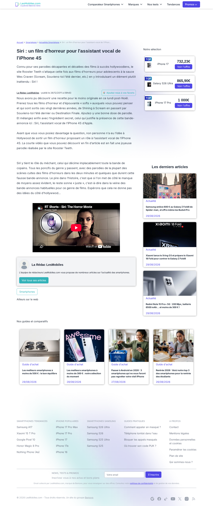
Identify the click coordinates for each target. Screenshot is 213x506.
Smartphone (31, 42)
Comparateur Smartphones (104, 4)
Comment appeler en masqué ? (142, 427)
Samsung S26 (95, 433)
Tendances (173, 4)
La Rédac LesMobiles (28, 92)
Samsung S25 (95, 445)
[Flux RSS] (193, 499)
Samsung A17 (24, 427)
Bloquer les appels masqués (140, 439)
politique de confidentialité (141, 483)
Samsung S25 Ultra (98, 439)
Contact (174, 427)
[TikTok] (166, 499)
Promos (190, 4)
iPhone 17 (61, 439)
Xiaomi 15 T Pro (26, 433)
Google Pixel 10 (26, 439)
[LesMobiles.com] (27, 4)
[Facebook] (159, 499)
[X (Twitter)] (180, 499)
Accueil (20, 42)
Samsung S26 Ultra (98, 427)
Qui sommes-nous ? (181, 462)
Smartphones (27, 291)
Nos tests (153, 4)
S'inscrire (153, 474)
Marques (133, 4)
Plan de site (176, 455)
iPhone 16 (61, 452)
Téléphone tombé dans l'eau (140, 433)
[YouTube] (173, 499)
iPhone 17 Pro (64, 433)
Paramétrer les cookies (182, 449)
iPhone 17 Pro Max (67, 427)
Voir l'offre (183, 66)
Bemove (89, 497)
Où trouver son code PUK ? (140, 445)
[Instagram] (186, 499)
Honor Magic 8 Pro (28, 445)
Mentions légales (179, 433)
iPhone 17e (62, 445)
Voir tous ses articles (34, 280)
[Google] (152, 499)
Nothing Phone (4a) (28, 452)
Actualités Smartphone (49, 42)
